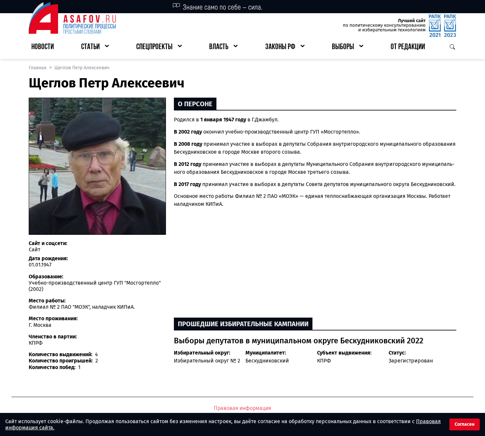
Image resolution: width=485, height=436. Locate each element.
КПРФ (324, 361)
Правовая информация (242, 408)
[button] (95, 47)
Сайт (34, 249)
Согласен (464, 424)
